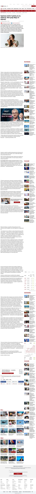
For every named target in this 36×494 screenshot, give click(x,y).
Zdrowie (22, 10)
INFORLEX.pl (18, 4)
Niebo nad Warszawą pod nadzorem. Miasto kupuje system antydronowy (12, 434)
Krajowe (1, 486)
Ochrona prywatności (15, 491)
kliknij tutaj (21, 476)
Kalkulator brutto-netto (14, 486)
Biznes (7, 479)
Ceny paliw (13, 12)
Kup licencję (18, 376)
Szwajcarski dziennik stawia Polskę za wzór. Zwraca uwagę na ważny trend (4, 462)
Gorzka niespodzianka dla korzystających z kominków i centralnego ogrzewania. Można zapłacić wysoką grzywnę (12, 418)
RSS (32, 491)
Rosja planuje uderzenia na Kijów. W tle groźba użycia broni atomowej (12, 446)
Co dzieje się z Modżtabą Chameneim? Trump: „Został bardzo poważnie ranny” (12, 454)
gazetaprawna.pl (30, 4)
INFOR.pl (10, 4)
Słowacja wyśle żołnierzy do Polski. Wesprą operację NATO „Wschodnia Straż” (20, 446)
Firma (7, 481)
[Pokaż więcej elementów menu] (35, 8)
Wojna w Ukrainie (18, 12)
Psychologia (18, 10)
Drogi (24, 481)
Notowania (31, 479)
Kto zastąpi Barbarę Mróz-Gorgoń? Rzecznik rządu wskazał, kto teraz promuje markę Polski (20, 434)
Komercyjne (19, 482)
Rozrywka (25, 10)
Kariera (13, 482)
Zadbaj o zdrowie (24, 12)
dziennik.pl (14, 4)
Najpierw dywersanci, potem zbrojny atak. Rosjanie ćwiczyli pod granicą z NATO (20, 454)
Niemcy (1, 482)
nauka (4, 379)
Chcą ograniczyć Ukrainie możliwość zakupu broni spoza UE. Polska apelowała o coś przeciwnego (12, 462)
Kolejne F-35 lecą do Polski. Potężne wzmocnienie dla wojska (4, 426)
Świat (1, 479)
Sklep (34, 4)
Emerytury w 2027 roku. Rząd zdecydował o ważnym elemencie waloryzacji (20, 418)
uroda (10, 379)
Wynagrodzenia (14, 481)
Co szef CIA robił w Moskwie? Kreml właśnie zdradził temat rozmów (20, 462)
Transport (25, 479)
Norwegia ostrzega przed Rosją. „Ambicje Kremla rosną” (4, 446)
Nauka (31, 10)
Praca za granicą (14, 483)
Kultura (29, 10)
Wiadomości (25, 486)
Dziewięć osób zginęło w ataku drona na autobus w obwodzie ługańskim (4, 454)
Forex (30, 482)
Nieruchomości (20, 479)
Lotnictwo (25, 483)
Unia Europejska (2, 483)
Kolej (24, 482)
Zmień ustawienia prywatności (27, 491)
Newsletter (26, 4)
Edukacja (7, 10)
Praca (13, 479)
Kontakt (4, 491)
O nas (7, 491)
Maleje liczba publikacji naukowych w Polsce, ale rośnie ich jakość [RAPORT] (16, 200)
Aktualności (10, 10)
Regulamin (20, 491)
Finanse (7, 483)
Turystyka (14, 10)
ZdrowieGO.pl (22, 4)
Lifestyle (2, 10)
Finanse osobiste (8, 12)
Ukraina (1, 481)
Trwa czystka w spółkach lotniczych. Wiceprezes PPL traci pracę (4, 434)
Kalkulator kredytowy (14, 489)
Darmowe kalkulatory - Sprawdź (7, 373)
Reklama (10, 491)
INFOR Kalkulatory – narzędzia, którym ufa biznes (9, 371)
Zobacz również (17, 202)
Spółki (31, 481)
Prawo (19, 486)
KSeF (7, 482)
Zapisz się (18, 473)
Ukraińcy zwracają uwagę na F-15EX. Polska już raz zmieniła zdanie (20, 426)
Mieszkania (19, 481)
